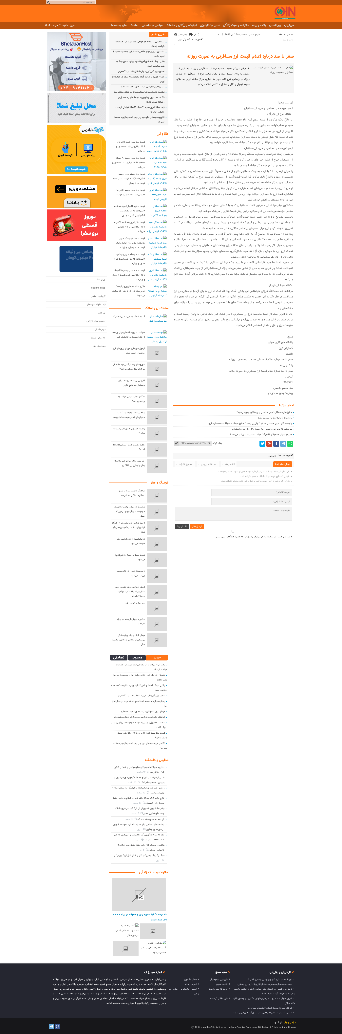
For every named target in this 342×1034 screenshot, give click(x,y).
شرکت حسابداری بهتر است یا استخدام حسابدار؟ (270, 1008)
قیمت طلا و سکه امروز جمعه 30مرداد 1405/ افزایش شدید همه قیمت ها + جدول (129, 178)
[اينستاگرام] (57, 1026)
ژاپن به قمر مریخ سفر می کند (150, 819)
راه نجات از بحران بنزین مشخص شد (275, 418)
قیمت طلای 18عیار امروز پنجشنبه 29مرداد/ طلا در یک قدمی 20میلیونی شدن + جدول (129, 211)
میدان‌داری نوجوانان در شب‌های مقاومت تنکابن (142, 87)
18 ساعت (137, 803)
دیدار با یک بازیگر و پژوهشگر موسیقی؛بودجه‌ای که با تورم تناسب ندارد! (128, 640)
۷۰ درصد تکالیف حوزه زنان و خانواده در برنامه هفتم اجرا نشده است (140, 917)
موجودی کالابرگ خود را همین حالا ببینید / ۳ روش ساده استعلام (262, 429)
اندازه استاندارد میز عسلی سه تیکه (129, 316)
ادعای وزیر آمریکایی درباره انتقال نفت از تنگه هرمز (141, 71)
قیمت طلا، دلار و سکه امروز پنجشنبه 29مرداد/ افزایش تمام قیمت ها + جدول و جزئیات (130, 243)
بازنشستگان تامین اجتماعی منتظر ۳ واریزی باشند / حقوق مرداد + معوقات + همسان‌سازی (250, 423)
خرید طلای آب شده (219, 998)
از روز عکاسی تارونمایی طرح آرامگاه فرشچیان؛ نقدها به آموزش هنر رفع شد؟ (128, 527)
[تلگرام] (283, 444)
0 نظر (196, 34)
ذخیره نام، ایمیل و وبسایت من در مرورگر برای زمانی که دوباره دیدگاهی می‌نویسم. (253, 537)
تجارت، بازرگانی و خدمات (181, 25)
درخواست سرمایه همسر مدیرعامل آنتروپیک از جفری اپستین (265, 984)
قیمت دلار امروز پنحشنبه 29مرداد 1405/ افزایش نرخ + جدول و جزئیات (129, 227)
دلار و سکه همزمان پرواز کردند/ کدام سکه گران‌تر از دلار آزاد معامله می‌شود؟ (128, 291)
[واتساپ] (290, 444)
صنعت (134, 25)
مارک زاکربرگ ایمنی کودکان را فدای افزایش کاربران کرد (138, 855)
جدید (157, 657)
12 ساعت (141, 772)
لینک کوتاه (217, 443)
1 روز (139, 829)
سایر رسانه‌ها (119, 25)
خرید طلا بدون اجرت (218, 989)
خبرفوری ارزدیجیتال (219, 979)
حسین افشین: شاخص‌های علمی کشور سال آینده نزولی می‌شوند (262, 1013)
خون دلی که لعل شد (135, 603)
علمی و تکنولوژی (210, 25)
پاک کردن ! (182, 526)
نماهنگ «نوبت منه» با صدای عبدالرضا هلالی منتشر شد (139, 92)
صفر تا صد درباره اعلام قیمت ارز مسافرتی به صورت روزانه (240, 56)
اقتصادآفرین (222, 984)
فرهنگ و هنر (159, 482)
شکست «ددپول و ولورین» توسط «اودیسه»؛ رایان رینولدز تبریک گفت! (129, 511)
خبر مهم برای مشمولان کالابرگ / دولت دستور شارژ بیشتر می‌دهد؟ (261, 434)
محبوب (137, 657)
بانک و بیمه (259, 25)
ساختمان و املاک (156, 308)
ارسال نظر (197, 526)
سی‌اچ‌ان (289, 25)
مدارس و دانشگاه (156, 760)
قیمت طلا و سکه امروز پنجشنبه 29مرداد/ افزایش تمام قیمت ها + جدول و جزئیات (129, 259)
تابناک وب (277, 1022)
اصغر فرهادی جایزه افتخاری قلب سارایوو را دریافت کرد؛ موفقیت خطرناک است (130, 591)
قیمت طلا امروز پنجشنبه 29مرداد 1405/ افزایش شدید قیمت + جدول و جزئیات (128, 275)
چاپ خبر (183, 34)
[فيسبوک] (276, 444)
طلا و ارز (162, 134)
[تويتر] (262, 444)
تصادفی (118, 657)
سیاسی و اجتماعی (152, 25)
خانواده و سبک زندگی (236, 25)
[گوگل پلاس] (269, 444)
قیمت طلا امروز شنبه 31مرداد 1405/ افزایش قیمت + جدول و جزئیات (130, 146)
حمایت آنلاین (190, 979)
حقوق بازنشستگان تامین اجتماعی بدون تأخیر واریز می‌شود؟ (264, 412)
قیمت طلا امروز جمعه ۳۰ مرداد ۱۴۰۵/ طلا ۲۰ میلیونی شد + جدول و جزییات (128, 162)
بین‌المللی (275, 25)
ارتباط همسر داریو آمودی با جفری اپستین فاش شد (269, 979)
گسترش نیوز (184, 39)
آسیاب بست (191, 984)
